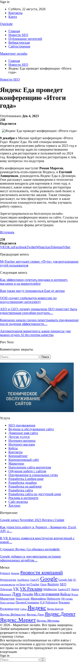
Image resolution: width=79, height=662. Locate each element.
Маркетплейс (23, 598)
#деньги (5, 573)
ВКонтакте (5, 594)
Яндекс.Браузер (55, 608)
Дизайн (27, 594)
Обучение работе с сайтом (27, 471)
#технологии (8, 579)
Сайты (23, 609)
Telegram (6, 589)
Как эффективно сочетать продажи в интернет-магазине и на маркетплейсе (34, 281)
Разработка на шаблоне (25, 486)
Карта (12, 16)
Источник (7, 232)
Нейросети (53, 598)
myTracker (32, 584)
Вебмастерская (19, 42)
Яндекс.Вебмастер (13, 614)
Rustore (53, 584)
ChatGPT (34, 579)
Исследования (46, 594)
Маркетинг (16, 463)
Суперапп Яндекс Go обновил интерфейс (30, 549)
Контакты (15, 13)
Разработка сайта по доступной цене (34, 494)
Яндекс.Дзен (35, 614)
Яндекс (36, 607)
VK (16, 589)
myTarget (20, 584)
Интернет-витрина (21, 440)
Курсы (74, 594)
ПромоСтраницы (27, 602)
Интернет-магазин (21, 444)
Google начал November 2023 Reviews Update (32, 520)
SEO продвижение (21, 425)
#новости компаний (41, 572)
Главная (14, 31)
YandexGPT (64, 589)
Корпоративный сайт (23, 459)
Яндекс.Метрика (48, 620)
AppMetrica (23, 580)
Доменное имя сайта (23, 433)
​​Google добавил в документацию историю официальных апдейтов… (30, 558)
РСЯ (42, 602)
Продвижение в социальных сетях (33, 475)
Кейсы (13, 448)
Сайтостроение (19, 46)
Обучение (67, 598)
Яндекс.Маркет (18, 620)
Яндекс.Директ (60, 614)
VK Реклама (31, 588)
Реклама (64, 602)
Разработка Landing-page (26, 479)
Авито (75, 589)
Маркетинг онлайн (13, 53)
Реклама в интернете (23, 498)
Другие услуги (19, 437)
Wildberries (50, 589)
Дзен (16, 593)
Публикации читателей (25, 39)
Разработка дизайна (22, 482)
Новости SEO (18, 35)
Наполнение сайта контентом (29, 467)
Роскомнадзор (9, 608)
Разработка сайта (20, 490)
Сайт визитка (18, 502)
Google (49, 578)
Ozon (43, 584)
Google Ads (65, 579)
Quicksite (6, 24)
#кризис (15, 573)
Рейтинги (52, 602)
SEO (63, 584)
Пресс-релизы (7, 602)
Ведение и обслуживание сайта (31, 429)
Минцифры (38, 598)
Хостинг (14, 505)
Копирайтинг (18, 456)
